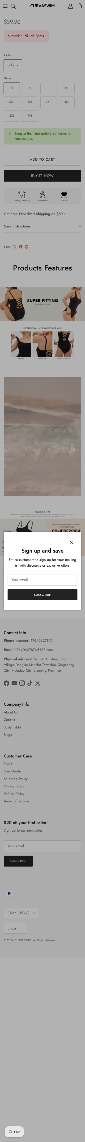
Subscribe (42, 595)
